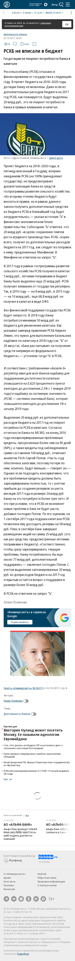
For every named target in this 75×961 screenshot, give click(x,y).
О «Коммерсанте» (14, 873)
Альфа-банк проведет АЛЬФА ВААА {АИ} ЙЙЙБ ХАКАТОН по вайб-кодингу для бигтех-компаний (20, 834)
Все (27, 815)
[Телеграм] (6, 899)
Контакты (9, 881)
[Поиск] (61, 4)
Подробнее (23, 953)
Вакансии (9, 889)
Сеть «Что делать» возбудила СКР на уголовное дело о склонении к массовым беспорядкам (33, 747)
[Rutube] (36, 899)
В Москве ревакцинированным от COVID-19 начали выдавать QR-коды (36, 772)
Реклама (9, 885)
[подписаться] (26, 701)
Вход (55, 4)
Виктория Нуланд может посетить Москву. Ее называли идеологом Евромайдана (33, 734)
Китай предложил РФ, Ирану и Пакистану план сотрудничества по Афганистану (37, 764)
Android (42, 873)
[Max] (43, 899)
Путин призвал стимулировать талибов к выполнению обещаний (32, 755)
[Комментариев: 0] (15, 44)
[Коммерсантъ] (7, 4)
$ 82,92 (16, 12)
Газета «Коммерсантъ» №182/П (23, 688)
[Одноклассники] (28, 899)
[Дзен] (21, 899)
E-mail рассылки (47, 885)
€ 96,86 (27, 12)
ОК (67, 24)
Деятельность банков (15, 34)
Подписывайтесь (20, 622)
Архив (7, 877)
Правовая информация (51, 881)
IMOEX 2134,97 (53, 12)
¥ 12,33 (38, 12)
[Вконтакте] (14, 899)
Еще (6, 779)
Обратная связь (47, 877)
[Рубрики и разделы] (67, 4)
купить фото (56, 158)
